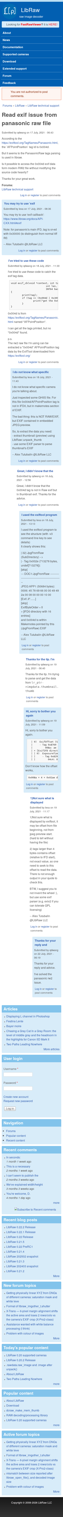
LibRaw (30, 10)
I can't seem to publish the (22, 1175)
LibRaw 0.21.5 (15, 1242)
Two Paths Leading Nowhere (24, 1044)
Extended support (15, 68)
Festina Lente (14, 1021)
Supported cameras (16, 54)
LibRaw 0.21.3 (15, 1261)
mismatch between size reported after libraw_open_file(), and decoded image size (30, 1477)
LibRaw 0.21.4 (15, 1251)
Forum (7, 76)
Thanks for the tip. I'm (40, 659)
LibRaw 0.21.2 (15, 1271)
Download (9, 61)
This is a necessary (18, 1166)
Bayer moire (13, 1026)
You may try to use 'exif (19, 203)
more (56, 1203)
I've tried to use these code (26, 261)
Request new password (18, 1101)
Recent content (15, 1140)
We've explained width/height (24, 1184)
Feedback (9, 83)
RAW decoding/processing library (27, 1415)
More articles (51, 1049)
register (35, 195)
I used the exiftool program (39, 515)
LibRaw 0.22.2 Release (21, 1227)
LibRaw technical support (43, 105)
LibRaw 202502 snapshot (22, 1256)
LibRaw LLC (45, 1502)
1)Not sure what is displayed (42, 800)
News (6, 40)
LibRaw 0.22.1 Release (21, 1232)
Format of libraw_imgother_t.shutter (28, 1306)
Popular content (16, 1136)
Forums (7, 105)
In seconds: (13, 1157)
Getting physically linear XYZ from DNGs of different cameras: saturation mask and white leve (31, 1297)
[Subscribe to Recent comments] (31, 1209)
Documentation (13, 47)
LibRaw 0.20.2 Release (21, 1360)
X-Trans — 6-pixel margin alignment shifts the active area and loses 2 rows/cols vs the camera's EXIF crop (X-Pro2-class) (32, 1315)
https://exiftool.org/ (19, 356)
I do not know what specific (31, 372)
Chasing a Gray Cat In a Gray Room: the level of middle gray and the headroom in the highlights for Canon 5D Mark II (31, 1035)
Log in (23, 195)
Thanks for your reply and (45, 943)
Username (11, 1069)
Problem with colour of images (25, 1333)
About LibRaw (15, 1374)
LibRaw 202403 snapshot (22, 1266)
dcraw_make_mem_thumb (22, 1410)
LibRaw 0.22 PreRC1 (19, 1247)
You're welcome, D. (18, 1194)
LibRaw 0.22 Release (19, 1237)
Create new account (16, 1097)
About (7, 33)
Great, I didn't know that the (35, 471)
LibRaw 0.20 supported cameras (26, 1355)
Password (11, 1083)
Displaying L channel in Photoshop (28, 1016)
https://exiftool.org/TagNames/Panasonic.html (30, 143)
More (56, 1276)
